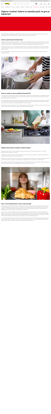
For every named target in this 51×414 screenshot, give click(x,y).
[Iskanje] (15, 4)
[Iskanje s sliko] (36, 4)
